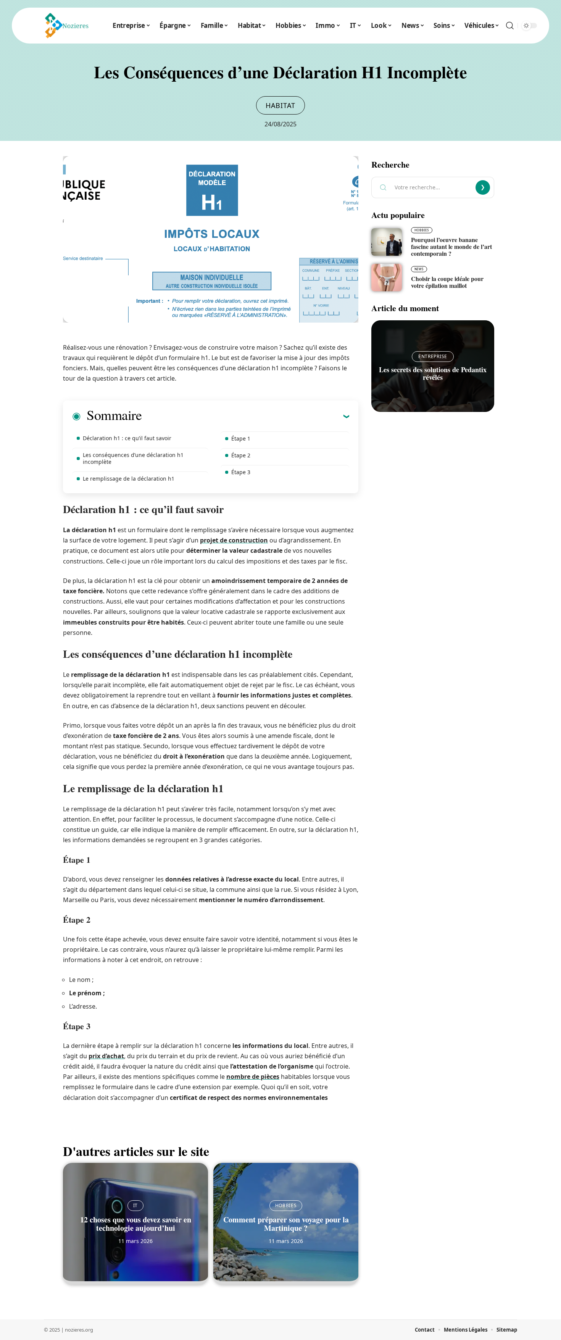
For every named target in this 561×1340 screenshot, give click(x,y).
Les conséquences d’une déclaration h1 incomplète (133, 458)
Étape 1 (240, 438)
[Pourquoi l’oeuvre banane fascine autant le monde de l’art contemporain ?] (386, 242)
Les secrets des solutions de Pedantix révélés (433, 373)
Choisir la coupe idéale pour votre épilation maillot (447, 282)
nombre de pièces (252, 1076)
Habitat (280, 105)
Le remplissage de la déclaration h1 (128, 478)
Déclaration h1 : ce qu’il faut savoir (127, 438)
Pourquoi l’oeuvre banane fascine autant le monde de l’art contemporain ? (451, 246)
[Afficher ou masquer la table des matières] (245, 416)
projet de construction (234, 540)
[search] (510, 25)
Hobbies (286, 1205)
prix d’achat (106, 1056)
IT (135, 1205)
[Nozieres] (64, 25)
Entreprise (432, 356)
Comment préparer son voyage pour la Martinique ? (286, 1223)
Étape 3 (240, 472)
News (419, 269)
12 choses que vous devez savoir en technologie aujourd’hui (135, 1223)
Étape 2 (240, 455)
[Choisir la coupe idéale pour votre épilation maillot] (386, 277)
